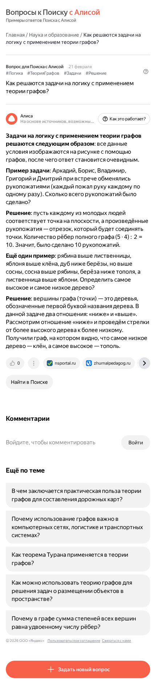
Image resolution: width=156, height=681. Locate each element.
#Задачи (72, 73)
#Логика (14, 73)
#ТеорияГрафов (43, 73)
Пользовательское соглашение (74, 641)
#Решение (96, 73)
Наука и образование (54, 35)
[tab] (15, 363)
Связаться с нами (116, 641)
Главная (15, 35)
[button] (145, 71)
